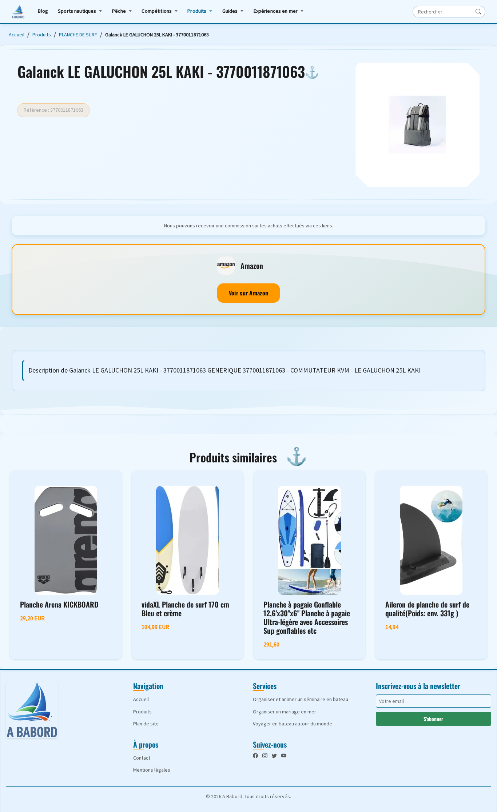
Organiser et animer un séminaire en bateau (300, 699)
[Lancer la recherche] (478, 12)
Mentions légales (151, 770)
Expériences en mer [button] (276, 11)
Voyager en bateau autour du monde (292, 723)
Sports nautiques (77, 11)
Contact (141, 758)
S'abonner (433, 719)
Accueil (16, 34)
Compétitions (157, 11)
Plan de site (146, 723)
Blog (43, 11)
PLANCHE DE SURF (78, 34)
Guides (230, 11)
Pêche (119, 11)
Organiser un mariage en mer (284, 711)
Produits (196, 11)
